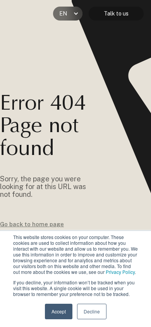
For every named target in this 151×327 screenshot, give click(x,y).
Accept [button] (58, 311)
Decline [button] (92, 311)
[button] (67, 14)
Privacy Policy (120, 271)
